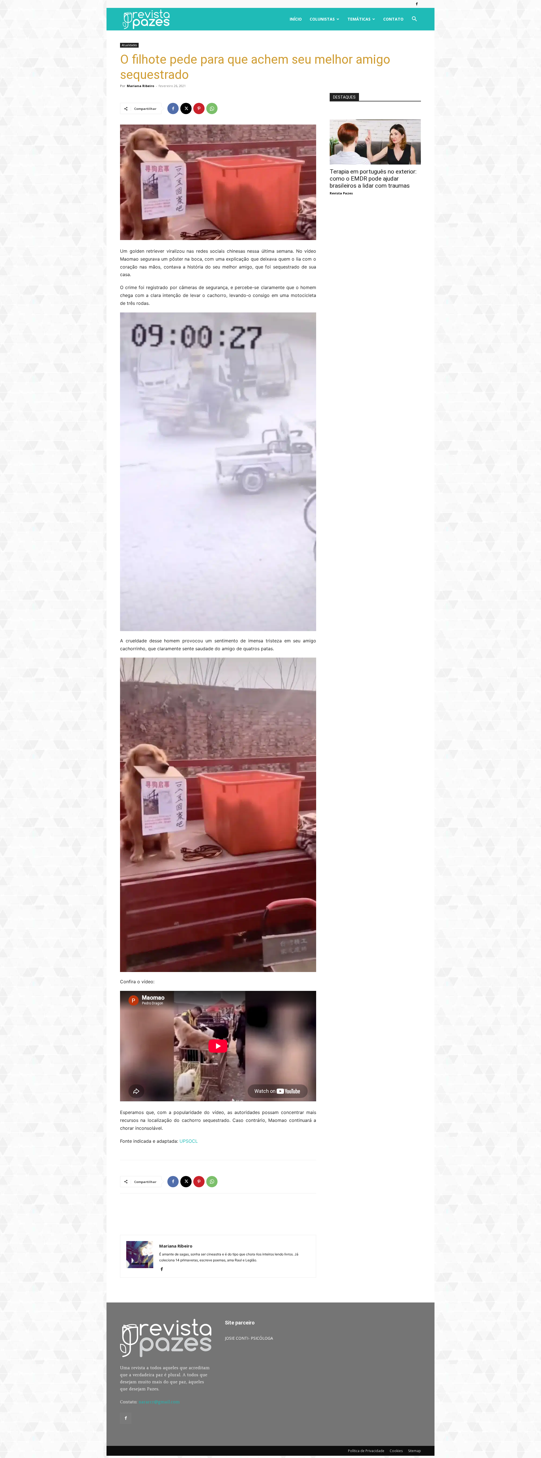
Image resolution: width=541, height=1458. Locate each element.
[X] (186, 108)
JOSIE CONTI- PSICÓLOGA (249, 1338)
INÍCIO (296, 19)
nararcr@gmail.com (159, 1401)
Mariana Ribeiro (140, 86)
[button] (414, 19)
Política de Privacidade (366, 1450)
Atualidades (129, 45)
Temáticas (359, 19)
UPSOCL (188, 1141)
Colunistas (322, 19)
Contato (393, 19)
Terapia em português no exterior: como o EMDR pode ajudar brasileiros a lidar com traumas (373, 178)
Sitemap (414, 1450)
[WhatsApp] (212, 108)
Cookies (396, 1450)
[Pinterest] (199, 108)
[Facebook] (417, 4)
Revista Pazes (341, 193)
